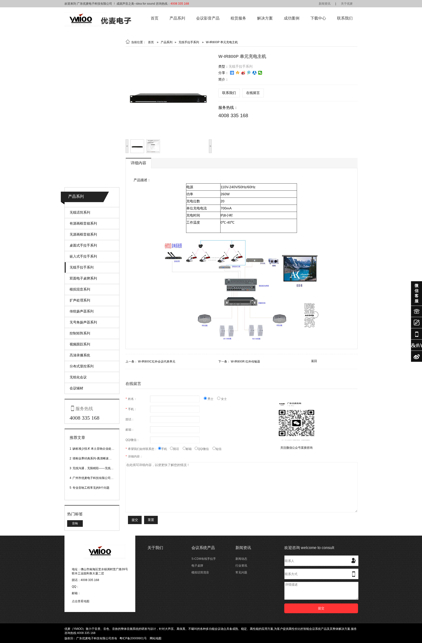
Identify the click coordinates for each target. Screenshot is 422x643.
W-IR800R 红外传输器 (245, 361)
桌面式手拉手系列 (83, 245)
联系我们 (345, 18)
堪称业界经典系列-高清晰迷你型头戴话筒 (99, 458)
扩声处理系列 (80, 300)
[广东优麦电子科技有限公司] (97, 25)
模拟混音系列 (80, 289)
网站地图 (155, 638)
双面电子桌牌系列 (83, 278)
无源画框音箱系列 (83, 234)
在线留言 (253, 93)
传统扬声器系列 (82, 311)
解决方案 (265, 18)
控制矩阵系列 (80, 333)
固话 (178, 449)
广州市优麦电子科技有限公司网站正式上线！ (102, 478)
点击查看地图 (80, 601)
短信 (219, 449)
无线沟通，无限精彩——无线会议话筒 (97, 468)
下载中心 (318, 18)
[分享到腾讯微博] (249, 73)
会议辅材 (76, 388)
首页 (154, 18)
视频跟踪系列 (80, 344)
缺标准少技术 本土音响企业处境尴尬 (96, 448)
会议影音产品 (208, 18)
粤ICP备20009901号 (133, 638)
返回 (314, 361)
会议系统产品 (203, 548)
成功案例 (291, 18)
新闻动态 (241, 558)
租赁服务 (238, 18)
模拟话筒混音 (200, 572)
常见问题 (241, 572)
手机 (165, 449)
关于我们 (155, 548)
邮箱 (190, 449)
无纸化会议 (78, 377)
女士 (223, 399)
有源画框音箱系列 (83, 223)
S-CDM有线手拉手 (203, 558)
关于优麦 (347, 3)
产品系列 (177, 18)
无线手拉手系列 (82, 267)
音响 (75, 523)
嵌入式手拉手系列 (83, 256)
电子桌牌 (197, 565)
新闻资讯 (324, 3)
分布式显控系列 (82, 366)
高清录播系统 (80, 355)
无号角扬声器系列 (83, 322)
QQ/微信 (205, 449)
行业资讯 (241, 565)
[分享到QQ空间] (238, 73)
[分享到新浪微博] (243, 73)
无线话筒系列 (80, 212)
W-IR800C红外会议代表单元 (156, 361)
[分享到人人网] (255, 73)
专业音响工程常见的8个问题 (91, 487)
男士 (212, 399)
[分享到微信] (260, 73)
